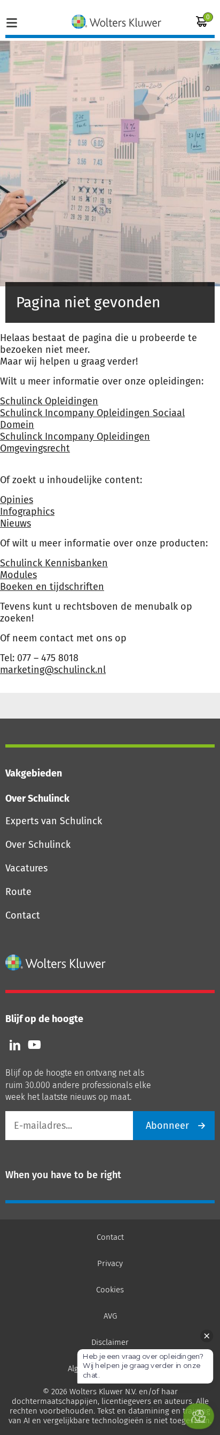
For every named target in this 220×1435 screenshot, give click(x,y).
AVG (110, 1316)
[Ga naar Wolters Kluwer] (55, 963)
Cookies (110, 1290)
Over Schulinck (37, 844)
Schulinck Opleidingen (49, 401)
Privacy (110, 1263)
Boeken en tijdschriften (52, 587)
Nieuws (15, 523)
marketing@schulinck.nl (53, 670)
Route (18, 892)
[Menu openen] (11, 21)
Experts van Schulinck (53, 821)
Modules (18, 575)
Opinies (16, 500)
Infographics (27, 511)
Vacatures (26, 868)
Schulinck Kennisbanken (54, 563)
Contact (22, 915)
